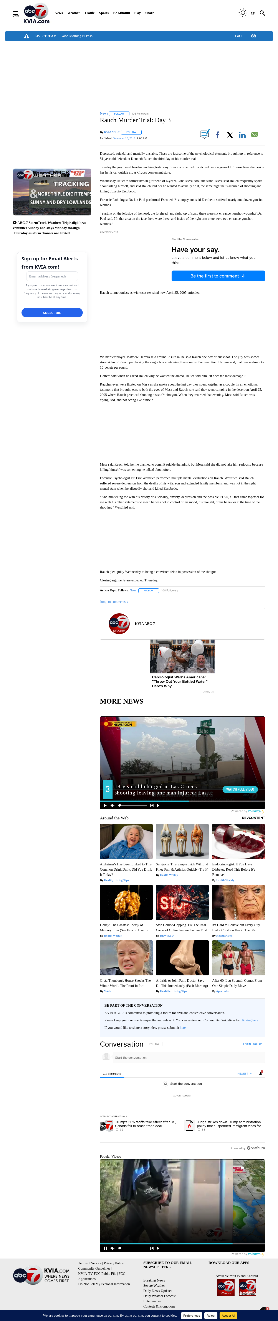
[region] (182, 1096)
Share (149, 13)
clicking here (249, 1020)
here (183, 1027)
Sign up (257, 1044)
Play (137, 13)
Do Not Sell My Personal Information (104, 1284)
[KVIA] (36, 13)
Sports (104, 13)
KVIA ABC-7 (112, 132)
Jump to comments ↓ (114, 602)
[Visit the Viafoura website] (256, 1148)
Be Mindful (121, 13)
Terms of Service (89, 1263)
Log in (247, 1044)
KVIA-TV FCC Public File (97, 1273)
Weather (73, 13)
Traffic (89, 13)
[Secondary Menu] (18, 13)
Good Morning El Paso (77, 36)
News (59, 13)
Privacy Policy (114, 1263)
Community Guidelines (94, 1268)
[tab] (112, 1073)
